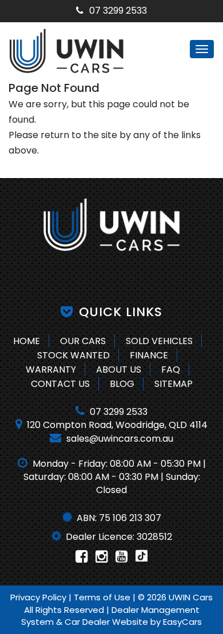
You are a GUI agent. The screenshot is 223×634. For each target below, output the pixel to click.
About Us (118, 369)
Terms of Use (103, 597)
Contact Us (60, 383)
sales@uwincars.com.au (118, 438)
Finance (149, 355)
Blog (122, 383)
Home (26, 341)
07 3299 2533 (118, 10)
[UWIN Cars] (111, 225)
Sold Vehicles (159, 341)
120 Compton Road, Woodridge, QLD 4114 (116, 424)
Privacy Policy (39, 597)
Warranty (51, 369)
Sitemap (173, 383)
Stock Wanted (73, 355)
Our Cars (83, 341)
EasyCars (182, 622)
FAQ (170, 369)
